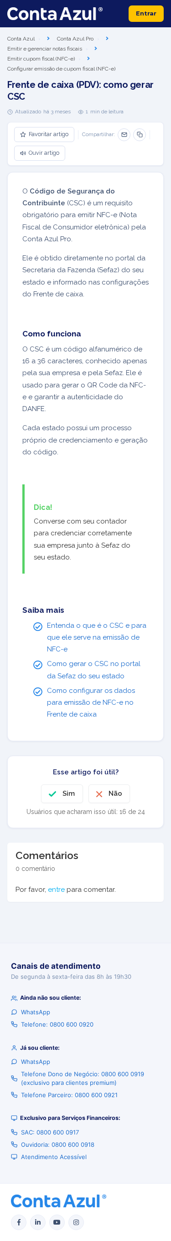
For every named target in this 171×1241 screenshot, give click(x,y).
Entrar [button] (146, 13)
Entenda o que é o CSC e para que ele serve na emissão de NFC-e (96, 637)
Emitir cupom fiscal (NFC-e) (41, 59)
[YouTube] (57, 1222)
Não (115, 793)
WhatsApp (35, 1012)
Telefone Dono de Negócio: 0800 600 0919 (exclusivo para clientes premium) (82, 1078)
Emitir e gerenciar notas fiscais (44, 49)
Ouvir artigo (44, 152)
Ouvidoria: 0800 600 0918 (57, 1144)
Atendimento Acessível (54, 1156)
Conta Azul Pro (75, 39)
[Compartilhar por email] (124, 134)
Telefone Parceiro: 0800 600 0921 (69, 1095)
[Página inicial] (55, 13)
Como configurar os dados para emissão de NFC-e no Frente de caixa (91, 703)
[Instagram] (76, 1222)
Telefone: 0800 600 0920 (57, 1024)
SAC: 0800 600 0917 (50, 1132)
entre (56, 889)
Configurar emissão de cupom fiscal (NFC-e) (61, 69)
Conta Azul (21, 39)
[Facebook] (18, 1222)
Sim (68, 793)
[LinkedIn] (38, 1222)
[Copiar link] (139, 134)
